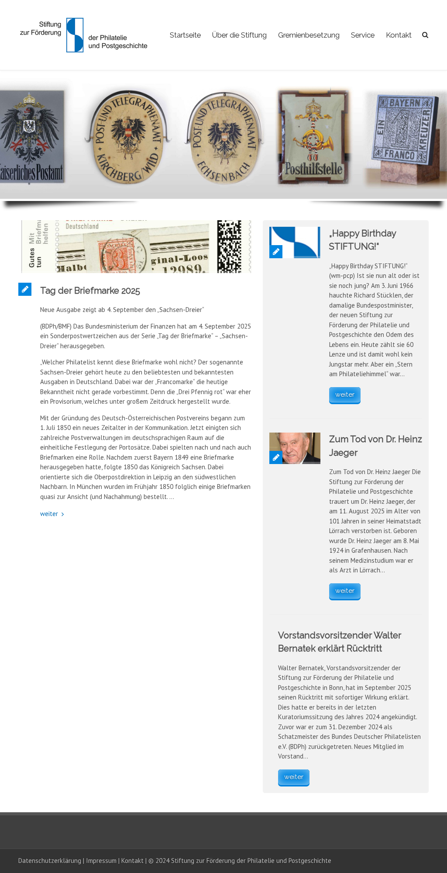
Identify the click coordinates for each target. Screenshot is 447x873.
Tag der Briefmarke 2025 (90, 290)
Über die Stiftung (239, 35)
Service (363, 35)
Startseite (185, 35)
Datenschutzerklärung (49, 860)
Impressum (101, 860)
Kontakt (399, 35)
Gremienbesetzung (309, 35)
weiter (49, 513)
